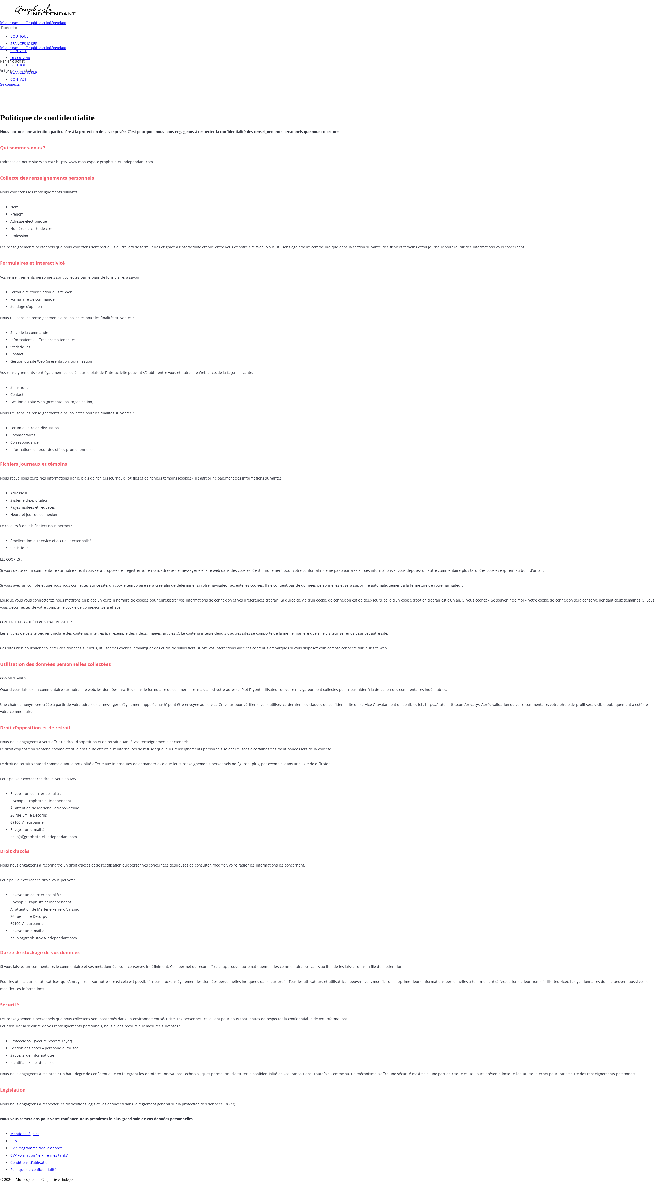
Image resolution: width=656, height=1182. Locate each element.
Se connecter (10, 84)
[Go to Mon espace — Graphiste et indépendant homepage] (45, 19)
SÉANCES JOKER (23, 72)
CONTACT (18, 79)
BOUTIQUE (19, 65)
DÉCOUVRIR (20, 57)
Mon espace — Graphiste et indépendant (33, 23)
